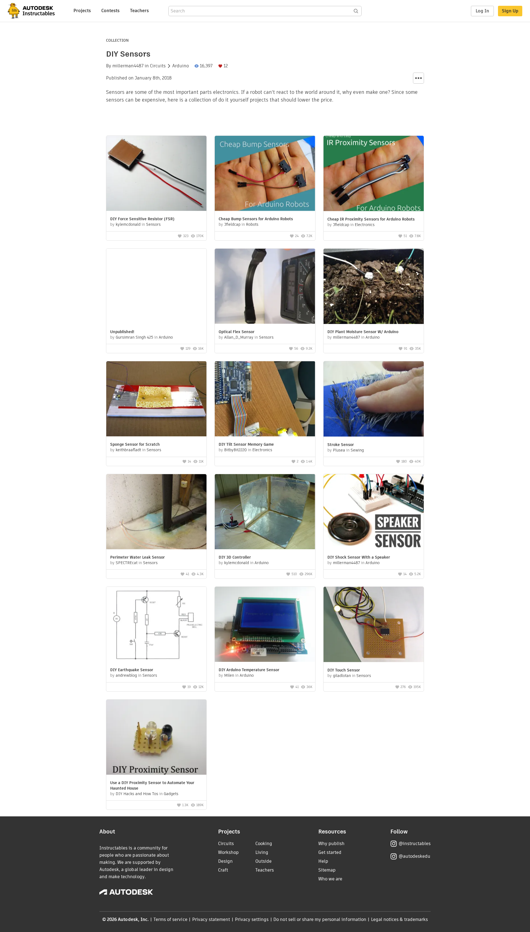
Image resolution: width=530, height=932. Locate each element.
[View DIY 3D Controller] (265, 512)
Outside (263, 861)
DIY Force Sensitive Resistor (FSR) (142, 219)
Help (323, 861)
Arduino (180, 66)
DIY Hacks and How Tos (137, 793)
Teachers (139, 10)
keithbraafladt (128, 450)
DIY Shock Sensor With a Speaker (358, 557)
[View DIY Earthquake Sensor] (156, 625)
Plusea (339, 450)
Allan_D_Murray (238, 337)
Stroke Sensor (340, 444)
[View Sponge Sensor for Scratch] (156, 399)
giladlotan (342, 675)
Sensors (153, 224)
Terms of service (170, 919)
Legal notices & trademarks (399, 919)
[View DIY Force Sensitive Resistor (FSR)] (156, 174)
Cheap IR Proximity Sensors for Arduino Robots (371, 219)
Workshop (228, 852)
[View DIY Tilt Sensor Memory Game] (265, 399)
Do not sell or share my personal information (319, 919)
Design (225, 861)
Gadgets (171, 793)
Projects (82, 10)
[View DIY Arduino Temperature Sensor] (265, 625)
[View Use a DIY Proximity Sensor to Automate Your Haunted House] (156, 738)
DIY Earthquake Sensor (131, 670)
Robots (252, 224)
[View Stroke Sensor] (374, 399)
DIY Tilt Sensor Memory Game (246, 444)
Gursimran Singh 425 (134, 337)
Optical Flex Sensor (237, 331)
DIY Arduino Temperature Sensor (249, 670)
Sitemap (327, 870)
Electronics (365, 224)
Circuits (158, 66)
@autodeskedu (414, 856)
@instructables (415, 843)
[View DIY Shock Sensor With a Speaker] (374, 512)
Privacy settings (252, 919)
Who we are (330, 879)
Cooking (263, 843)
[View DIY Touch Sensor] (374, 625)
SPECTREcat (126, 562)
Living (261, 852)
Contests (110, 10)
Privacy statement (211, 919)
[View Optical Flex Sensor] (265, 287)
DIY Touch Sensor (343, 670)
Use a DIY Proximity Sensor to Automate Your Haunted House (152, 785)
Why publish (331, 843)
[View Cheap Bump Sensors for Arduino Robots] (265, 174)
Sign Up (510, 11)
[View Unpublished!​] (156, 287)
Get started (329, 852)
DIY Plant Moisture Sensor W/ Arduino (362, 331)
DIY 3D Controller (235, 557)
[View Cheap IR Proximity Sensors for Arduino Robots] (374, 174)
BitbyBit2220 (235, 450)
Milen (229, 675)
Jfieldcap (232, 224)
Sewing (357, 450)
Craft (223, 870)
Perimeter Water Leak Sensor (137, 557)
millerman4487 (128, 66)
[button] (418, 78)
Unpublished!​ (122, 331)
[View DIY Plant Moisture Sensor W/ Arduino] (374, 287)
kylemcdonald (128, 224)
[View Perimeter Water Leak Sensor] (156, 512)
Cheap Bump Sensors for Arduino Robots (256, 219)
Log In (482, 11)
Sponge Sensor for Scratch (135, 444)
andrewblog (126, 675)
